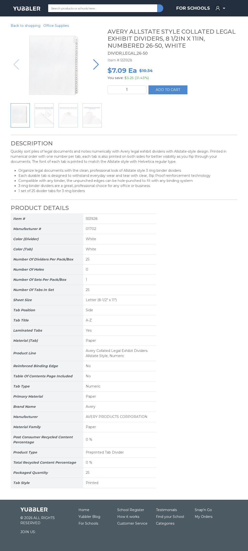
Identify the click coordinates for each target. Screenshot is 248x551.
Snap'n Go (203, 510)
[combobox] (102, 8)
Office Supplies (56, 25)
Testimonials (166, 510)
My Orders (203, 516)
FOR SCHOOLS (193, 8)
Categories (165, 523)
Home (83, 510)
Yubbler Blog (89, 516)
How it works (128, 516)
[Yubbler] (26, 8)
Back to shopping (25, 25)
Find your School (170, 516)
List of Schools (28, 542)
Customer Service (132, 523)
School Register (130, 510)
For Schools (88, 523)
